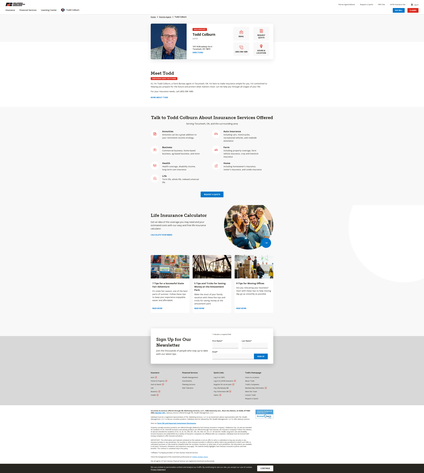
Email (215, 352)
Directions (198, 52)
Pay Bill (398, 10)
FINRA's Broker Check (200, 457)
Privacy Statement (158, 469)
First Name (217, 341)
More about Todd (159, 97)
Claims (413, 10)
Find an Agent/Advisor (346, 4)
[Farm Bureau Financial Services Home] (20, 4)
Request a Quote (366, 4)
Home (153, 17)
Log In (416, 4)
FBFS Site (381, 4)
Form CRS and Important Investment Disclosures (176, 423)
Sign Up (260, 356)
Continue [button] (265, 468)
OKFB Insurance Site (397, 4)
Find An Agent (165, 17)
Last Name (247, 341)
